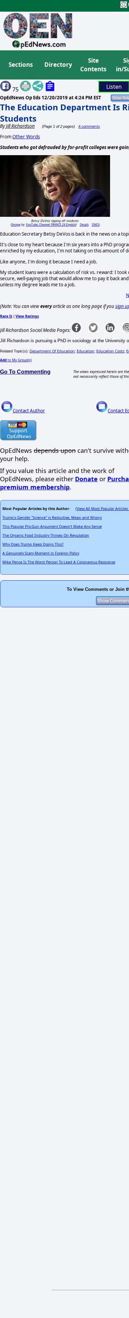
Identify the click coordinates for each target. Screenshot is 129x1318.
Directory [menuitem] (57, 65)
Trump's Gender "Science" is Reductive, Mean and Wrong (52, 517)
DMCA (96, 224)
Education (85, 351)
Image (16, 224)
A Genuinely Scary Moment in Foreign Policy (40, 553)
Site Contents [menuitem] (93, 65)
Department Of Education (52, 351)
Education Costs (110, 351)
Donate (86, 479)
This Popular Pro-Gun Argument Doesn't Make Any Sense (52, 526)
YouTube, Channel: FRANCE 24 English (51, 224)
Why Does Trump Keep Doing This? (33, 544)
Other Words (26, 137)
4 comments (89, 126)
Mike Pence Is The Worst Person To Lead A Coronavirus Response (58, 562)
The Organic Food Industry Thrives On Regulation (45, 535)
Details (84, 224)
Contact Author (29, 411)
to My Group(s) (16, 360)
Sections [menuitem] (21, 65)
